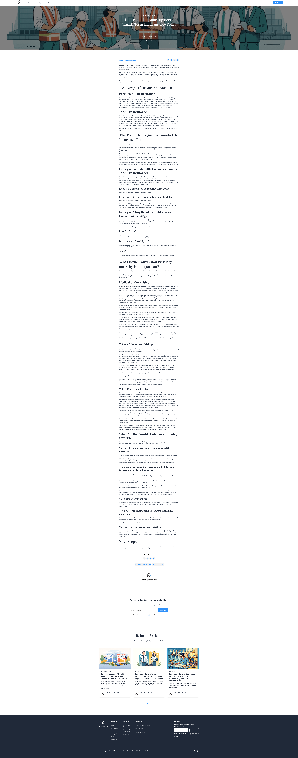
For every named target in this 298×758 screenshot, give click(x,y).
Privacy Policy (126, 751)
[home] (20, 3)
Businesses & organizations (126, 730)
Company (30, 3)
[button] (51, 3)
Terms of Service (136, 751)
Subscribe (194, 730)
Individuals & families (126, 726)
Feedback (145, 751)
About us (113, 725)
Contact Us (278, 3)
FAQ (112, 731)
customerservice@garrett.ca (142, 725)
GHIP (112, 736)
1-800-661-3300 (139, 728)
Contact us (114, 739)
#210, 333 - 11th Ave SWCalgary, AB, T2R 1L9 (141, 731)
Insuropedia (114, 734)
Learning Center (40, 3)
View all (149, 704)
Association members (126, 735)
